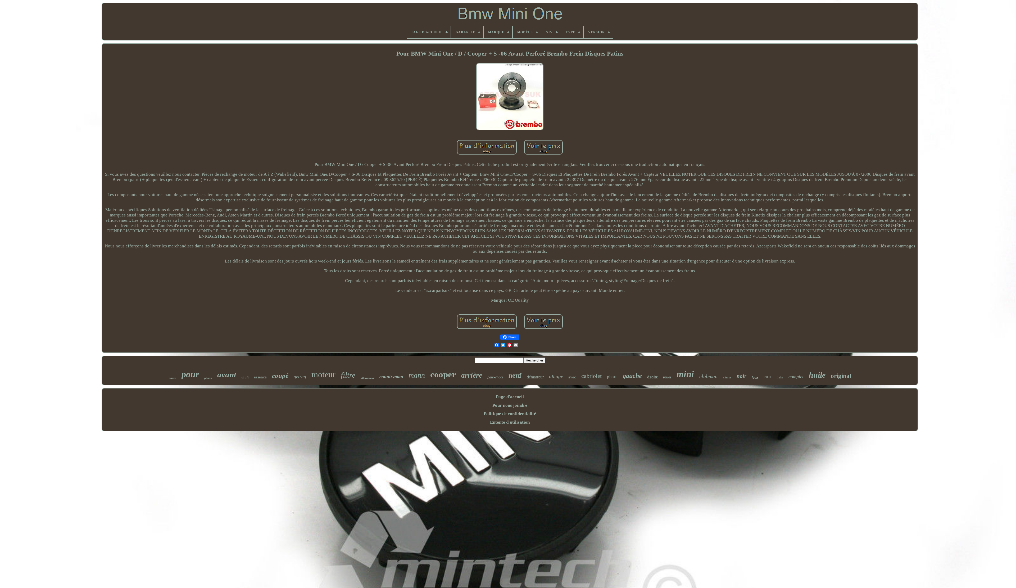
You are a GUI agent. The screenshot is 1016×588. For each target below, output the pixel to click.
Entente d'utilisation (510, 422)
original (841, 376)
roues (667, 377)
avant (226, 374)
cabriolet (591, 376)
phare (612, 376)
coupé (280, 375)
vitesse (727, 377)
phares (208, 378)
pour (190, 374)
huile (817, 374)
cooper (443, 374)
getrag (300, 376)
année (172, 377)
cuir (767, 376)
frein (780, 377)
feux (755, 377)
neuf (515, 375)
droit (245, 377)
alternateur (367, 377)
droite (652, 377)
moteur (323, 374)
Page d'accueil (510, 396)
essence (260, 377)
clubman (708, 376)
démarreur (535, 377)
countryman (391, 376)
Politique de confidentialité (510, 413)
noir (741, 376)
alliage (556, 376)
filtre (348, 375)
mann (417, 375)
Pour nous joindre (509, 405)
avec (572, 377)
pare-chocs (495, 377)
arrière (471, 375)
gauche (632, 375)
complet (796, 376)
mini (685, 374)
